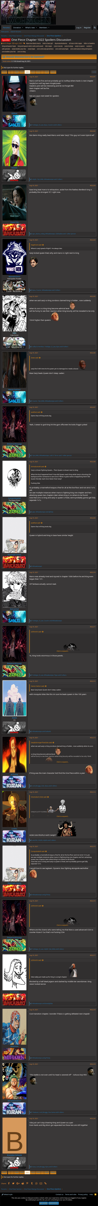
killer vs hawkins (89, 43)
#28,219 (92, 1064)
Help (91, 1194)
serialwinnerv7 (14, 1100)
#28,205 (92, 296)
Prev (4, 72)
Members (43, 27)
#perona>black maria (33, 43)
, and (42, 512)
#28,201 (92, 77)
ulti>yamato (6, 49)
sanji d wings (69, 46)
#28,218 (92, 1010)
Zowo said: (34, 358)
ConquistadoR (14, 498)
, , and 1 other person (54, 234)
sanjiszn (89, 46)
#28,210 (92, 572)
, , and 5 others (49, 675)
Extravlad (14, 609)
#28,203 (92, 186)
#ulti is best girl (48, 43)
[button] (22, 27)
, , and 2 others (47, 179)
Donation (17, 27)
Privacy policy (83, 1194)
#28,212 (92, 681)
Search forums (16, 31)
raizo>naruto (58, 46)
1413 (38, 72)
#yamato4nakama (61, 43)
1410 (22, 72)
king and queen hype (9, 46)
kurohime (14, 992)
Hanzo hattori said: (37, 686)
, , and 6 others (47, 125)
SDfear (14, 113)
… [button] (12, 72)
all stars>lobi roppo (75, 43)
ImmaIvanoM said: (37, 466)
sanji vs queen (79, 46)
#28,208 (92, 462)
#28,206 (92, 353)
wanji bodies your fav (19, 49)
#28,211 (92, 627)
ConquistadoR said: (38, 851)
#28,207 (92, 407)
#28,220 (92, 1119)
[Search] (95, 27)
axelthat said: (35, 412)
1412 (32, 72)
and (41, 731)
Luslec (14, 828)
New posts (5, 31)
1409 (16, 72)
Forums (6, 27)
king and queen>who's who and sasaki (30, 46)
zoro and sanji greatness (45, 49)
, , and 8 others (48, 949)
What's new (30, 27)
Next (52, 72)
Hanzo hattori (14, 389)
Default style (7, 1194)
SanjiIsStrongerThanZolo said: (41, 742)
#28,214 (92, 792)
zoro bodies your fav (9, 52)
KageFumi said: (36, 245)
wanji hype (31, 49)
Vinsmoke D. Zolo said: (39, 797)
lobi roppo (48, 46)
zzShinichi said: (36, 632)
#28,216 (92, 901)
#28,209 (92, 518)
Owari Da (14, 222)
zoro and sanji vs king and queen (81, 49)
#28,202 (92, 131)
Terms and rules (70, 1194)
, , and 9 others (50, 347)
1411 (27, 72)
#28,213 (92, 738)
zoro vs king (21, 52)
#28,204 (92, 240)
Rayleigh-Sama (14, 554)
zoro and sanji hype (61, 49)
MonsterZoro (14, 276)
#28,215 (92, 846)
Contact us (59, 1194)
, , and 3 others (46, 290)
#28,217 (92, 955)
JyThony (14, 774)
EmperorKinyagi (14, 444)
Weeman (14, 1046)
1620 (46, 72)
